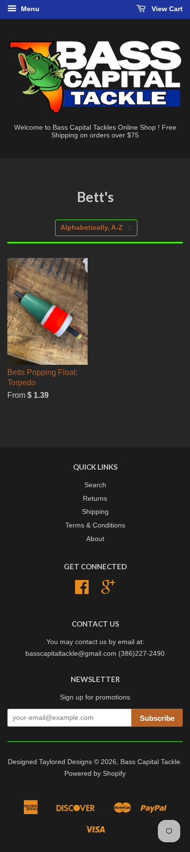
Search (95, 485)
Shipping (95, 511)
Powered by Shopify (95, 773)
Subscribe (157, 718)
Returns (95, 498)
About (95, 539)
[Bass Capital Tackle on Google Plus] (108, 590)
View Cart (166, 9)
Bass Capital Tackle (150, 762)
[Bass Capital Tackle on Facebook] (82, 590)
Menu (29, 9)
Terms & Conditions (95, 525)
